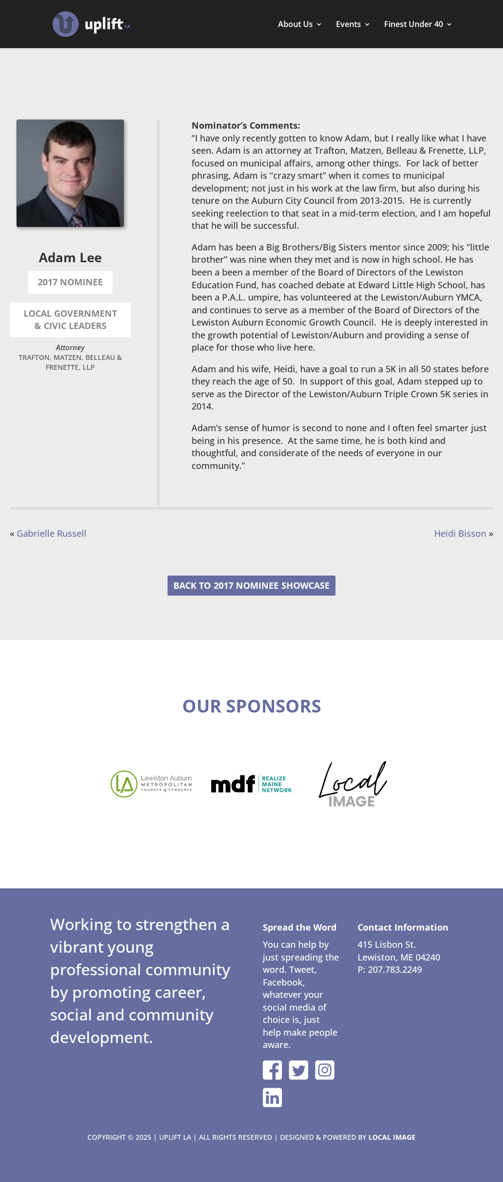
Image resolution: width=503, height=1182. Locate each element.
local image (392, 1137)
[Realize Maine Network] (251, 783)
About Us (295, 25)
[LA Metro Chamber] (151, 784)
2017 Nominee (246, 585)
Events (348, 25)
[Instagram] (325, 1070)
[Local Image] (352, 784)
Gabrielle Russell (51, 533)
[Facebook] (272, 1070)
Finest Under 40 (413, 25)
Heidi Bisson (460, 533)
